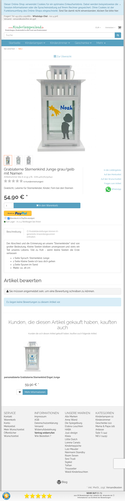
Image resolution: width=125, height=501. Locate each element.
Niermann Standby (75, 452)
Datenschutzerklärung (46, 423)
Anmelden (109, 28)
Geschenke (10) (104, 423)
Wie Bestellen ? (43, 436)
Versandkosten (114, 487)
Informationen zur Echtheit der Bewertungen (94, 497)
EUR (98, 28)
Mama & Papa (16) (105, 426)
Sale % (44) (101, 432)
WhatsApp (116, 189)
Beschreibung (14, 231)
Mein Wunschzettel (14, 429)
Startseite (14, 42)
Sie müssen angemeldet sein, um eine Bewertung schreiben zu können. (51, 291)
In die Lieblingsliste (112, 170)
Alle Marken (71, 416)
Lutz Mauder (71, 449)
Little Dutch (71, 439)
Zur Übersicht (64, 56)
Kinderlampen (34, 42)
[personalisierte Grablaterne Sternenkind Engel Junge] (32, 356)
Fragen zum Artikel (112, 183)
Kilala (68, 436)
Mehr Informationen (35, 392)
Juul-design (71, 432)
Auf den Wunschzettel (111, 179)
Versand (39, 426)
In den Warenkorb (48, 205)
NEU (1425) (101, 436)
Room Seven (71, 455)
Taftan (68, 465)
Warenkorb (10, 419)
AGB (37, 419)
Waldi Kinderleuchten (76, 472)
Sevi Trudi (70, 459)
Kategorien (105, 413)
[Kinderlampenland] (26, 28)
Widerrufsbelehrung (45, 429)
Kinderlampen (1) (104, 416)
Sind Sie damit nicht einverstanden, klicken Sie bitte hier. (89, 10)
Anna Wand (71, 419)
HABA (68, 429)
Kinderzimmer (59, 42)
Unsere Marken (77, 413)
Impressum (40, 416)
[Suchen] (118, 35)
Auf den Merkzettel (112, 174)
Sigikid (68, 462)
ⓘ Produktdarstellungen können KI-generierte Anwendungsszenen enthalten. (43, 234)
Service (10, 413)
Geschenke (82, 42)
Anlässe (100, 429)
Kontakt (8, 416)
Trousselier (70, 468)
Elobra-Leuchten (74, 426)
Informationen (47, 413)
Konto (7, 423)
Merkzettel (9, 426)
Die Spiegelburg (73, 423)
